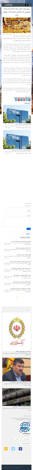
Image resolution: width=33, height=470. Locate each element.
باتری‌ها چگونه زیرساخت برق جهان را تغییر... (21, 282)
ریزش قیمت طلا (27, 439)
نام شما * (29, 211)
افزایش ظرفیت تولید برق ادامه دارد (23, 255)
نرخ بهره (12, 439)
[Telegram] (16, 100)
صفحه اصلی (21, 466)
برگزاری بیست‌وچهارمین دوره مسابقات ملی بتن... (21, 241)
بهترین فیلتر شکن (28, 453)
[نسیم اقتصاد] (9, 5)
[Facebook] (29, 100)
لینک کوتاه (27, 96)
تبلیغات (28, 234)
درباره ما (16, 466)
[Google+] (24, 100)
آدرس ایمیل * (28, 206)
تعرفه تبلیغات (6, 466)
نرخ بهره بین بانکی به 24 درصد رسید (23, 124)
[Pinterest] (19, 100)
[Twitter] (27, 100)
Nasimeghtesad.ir (17, 468)
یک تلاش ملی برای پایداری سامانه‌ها (23, 248)
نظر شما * (29, 216)
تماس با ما (12, 466)
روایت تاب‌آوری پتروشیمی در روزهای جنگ (22, 275)
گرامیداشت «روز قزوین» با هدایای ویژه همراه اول (21, 289)
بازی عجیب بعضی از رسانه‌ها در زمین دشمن (22, 407)
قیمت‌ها (17, 439)
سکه (21, 439)
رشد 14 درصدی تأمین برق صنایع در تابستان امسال (20, 261)
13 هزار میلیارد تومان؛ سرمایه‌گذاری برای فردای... (21, 268)
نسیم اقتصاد (24, 44)
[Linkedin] (21, 100)
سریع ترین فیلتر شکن (28, 457)
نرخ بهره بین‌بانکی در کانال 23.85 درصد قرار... (21, 150)
